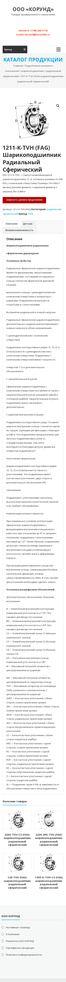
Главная (18, 65)
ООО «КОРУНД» (33, 9)
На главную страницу (18, 927)
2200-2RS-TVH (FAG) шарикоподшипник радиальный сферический (48, 840)
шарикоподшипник (32, 71)
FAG (30, 213)
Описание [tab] (11, 223)
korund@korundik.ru (37, 34)
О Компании (13, 934)
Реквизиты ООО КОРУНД (20, 941)
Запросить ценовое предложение (24, 199)
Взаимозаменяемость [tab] (19, 230)
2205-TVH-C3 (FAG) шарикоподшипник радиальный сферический (17, 840)
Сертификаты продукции (20, 947)
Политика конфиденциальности (24, 954)
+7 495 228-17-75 (39, 30)
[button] (58, 106)
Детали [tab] (27, 223)
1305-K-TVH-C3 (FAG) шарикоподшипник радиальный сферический (49, 882)
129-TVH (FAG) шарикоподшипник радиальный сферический (17, 882)
